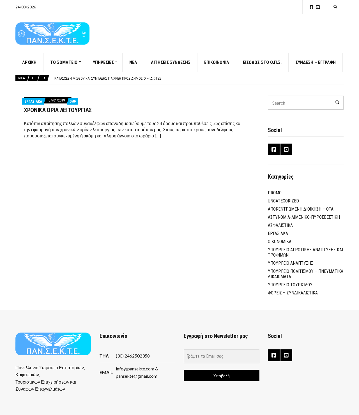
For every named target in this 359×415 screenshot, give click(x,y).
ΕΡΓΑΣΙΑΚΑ (33, 101)
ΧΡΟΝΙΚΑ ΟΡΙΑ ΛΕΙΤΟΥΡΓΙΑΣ (58, 110)
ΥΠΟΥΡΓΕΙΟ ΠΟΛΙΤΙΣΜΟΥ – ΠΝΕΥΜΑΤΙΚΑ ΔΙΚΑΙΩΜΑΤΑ (305, 274)
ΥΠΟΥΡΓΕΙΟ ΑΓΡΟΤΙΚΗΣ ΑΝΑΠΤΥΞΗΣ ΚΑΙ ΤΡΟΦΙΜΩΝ (305, 252)
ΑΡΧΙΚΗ (29, 62)
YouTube (318, 7)
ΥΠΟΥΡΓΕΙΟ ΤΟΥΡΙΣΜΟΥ (290, 284)
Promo (275, 192)
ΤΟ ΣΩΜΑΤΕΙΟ (63, 62)
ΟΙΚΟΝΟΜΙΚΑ (279, 241)
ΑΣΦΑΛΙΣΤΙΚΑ (280, 225)
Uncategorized (283, 201)
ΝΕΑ (133, 62)
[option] (199, 78)
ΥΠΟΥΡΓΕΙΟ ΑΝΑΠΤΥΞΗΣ (290, 263)
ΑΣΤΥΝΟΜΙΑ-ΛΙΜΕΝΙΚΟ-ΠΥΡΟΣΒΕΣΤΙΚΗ (304, 217)
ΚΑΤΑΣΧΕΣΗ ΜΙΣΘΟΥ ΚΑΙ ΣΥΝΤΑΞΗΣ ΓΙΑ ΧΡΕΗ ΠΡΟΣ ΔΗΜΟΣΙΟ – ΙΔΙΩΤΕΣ (107, 78)
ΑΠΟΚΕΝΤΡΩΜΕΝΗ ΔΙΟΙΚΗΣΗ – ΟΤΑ (300, 209)
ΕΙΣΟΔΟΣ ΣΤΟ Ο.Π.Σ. (262, 62)
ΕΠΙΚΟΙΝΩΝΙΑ (216, 62)
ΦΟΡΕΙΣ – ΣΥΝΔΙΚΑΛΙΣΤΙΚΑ (293, 293)
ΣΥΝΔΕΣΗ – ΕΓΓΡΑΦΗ (315, 62)
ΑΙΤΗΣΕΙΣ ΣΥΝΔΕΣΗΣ (170, 62)
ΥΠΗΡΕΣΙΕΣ (103, 62)
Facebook (311, 7)
